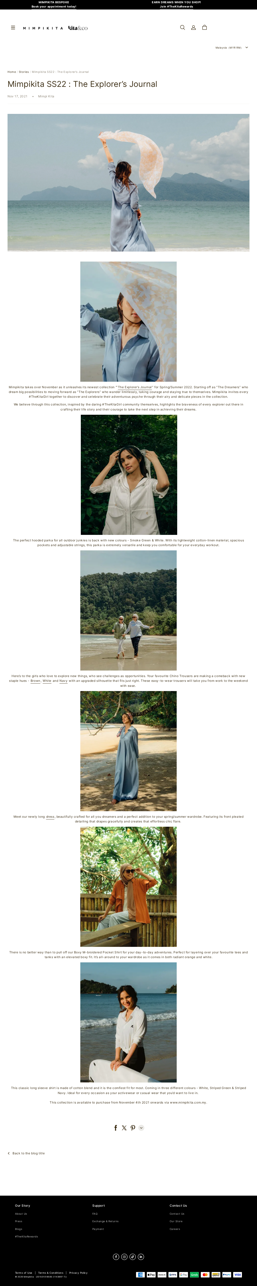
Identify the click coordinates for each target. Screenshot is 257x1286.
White (47, 681)
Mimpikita (29, 1277)
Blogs (18, 1229)
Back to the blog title (29, 1153)
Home (12, 72)
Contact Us (177, 1213)
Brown (35, 681)
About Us (21, 1213)
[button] (182, 28)
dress (50, 816)
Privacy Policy (78, 1272)
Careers (175, 1229)
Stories (24, 72)
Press (18, 1221)
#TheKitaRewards (26, 1236)
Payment (98, 1229)
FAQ (95, 1213)
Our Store (176, 1221)
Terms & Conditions (50, 1272)
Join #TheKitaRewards (176, 6)
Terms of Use (23, 1272)
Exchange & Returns (105, 1221)
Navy (63, 681)
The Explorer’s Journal (135, 387)
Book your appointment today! (54, 6)
